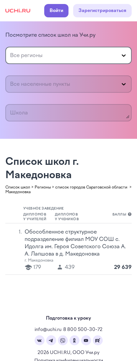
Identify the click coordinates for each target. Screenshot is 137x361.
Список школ (17, 187)
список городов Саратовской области (91, 187)
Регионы (43, 187)
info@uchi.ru (48, 329)
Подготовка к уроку (68, 318)
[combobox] (10, 55)
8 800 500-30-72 (82, 329)
